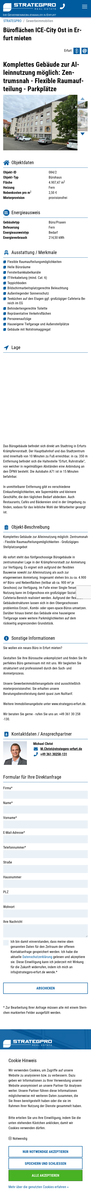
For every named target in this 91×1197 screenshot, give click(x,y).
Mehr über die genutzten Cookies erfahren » (38, 1187)
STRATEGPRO (12, 21)
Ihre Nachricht (12, 922)
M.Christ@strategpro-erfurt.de (61, 749)
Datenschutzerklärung (37, 957)
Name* (8, 803)
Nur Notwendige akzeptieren (45, 1152)
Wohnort (9, 907)
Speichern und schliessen (45, 1164)
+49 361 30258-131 (53, 754)
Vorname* (10, 818)
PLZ (5, 892)
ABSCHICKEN (45, 988)
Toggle (85, 6)
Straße (7, 862)
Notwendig (20, 1139)
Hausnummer (12, 877)
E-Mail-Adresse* (14, 833)
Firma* (7, 788)
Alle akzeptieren (45, 1175)
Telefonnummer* (14, 847)
